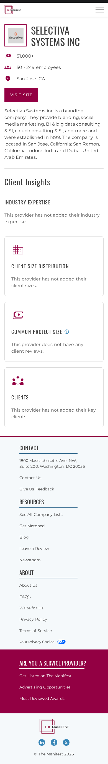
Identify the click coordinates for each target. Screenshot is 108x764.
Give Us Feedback (36, 489)
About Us (28, 585)
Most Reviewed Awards (42, 698)
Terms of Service (35, 630)
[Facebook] (54, 742)
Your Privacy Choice (37, 642)
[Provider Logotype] (15, 35)
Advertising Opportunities (45, 687)
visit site (21, 94)
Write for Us (31, 608)
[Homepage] (12, 10)
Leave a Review (34, 548)
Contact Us (30, 477)
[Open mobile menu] (100, 9)
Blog (24, 537)
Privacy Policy (33, 619)
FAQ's (25, 596)
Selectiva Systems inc (55, 35)
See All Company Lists (41, 514)
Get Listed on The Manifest (45, 675)
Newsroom (30, 559)
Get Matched (32, 525)
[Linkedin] (41, 742)
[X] (66, 742)
